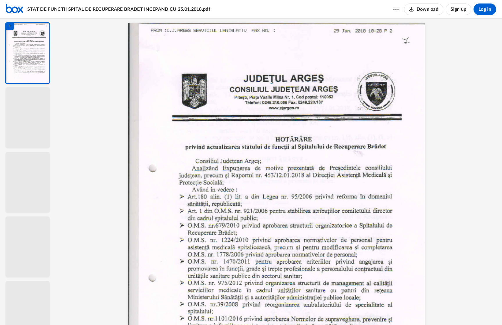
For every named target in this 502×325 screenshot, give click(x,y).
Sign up (458, 9)
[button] (27, 53)
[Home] (14, 9)
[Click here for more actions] (396, 9)
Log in (484, 9)
